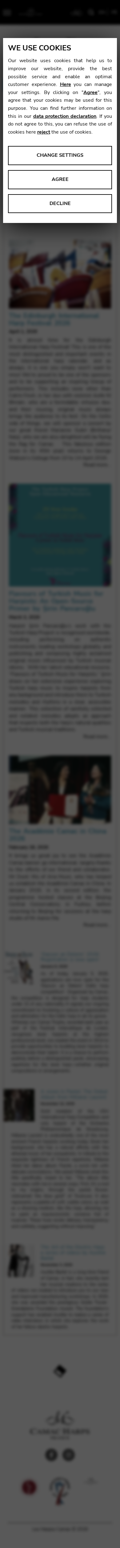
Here (65, 84)
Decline (60, 203)
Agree (90, 92)
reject (43, 132)
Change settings (60, 155)
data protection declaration (65, 116)
